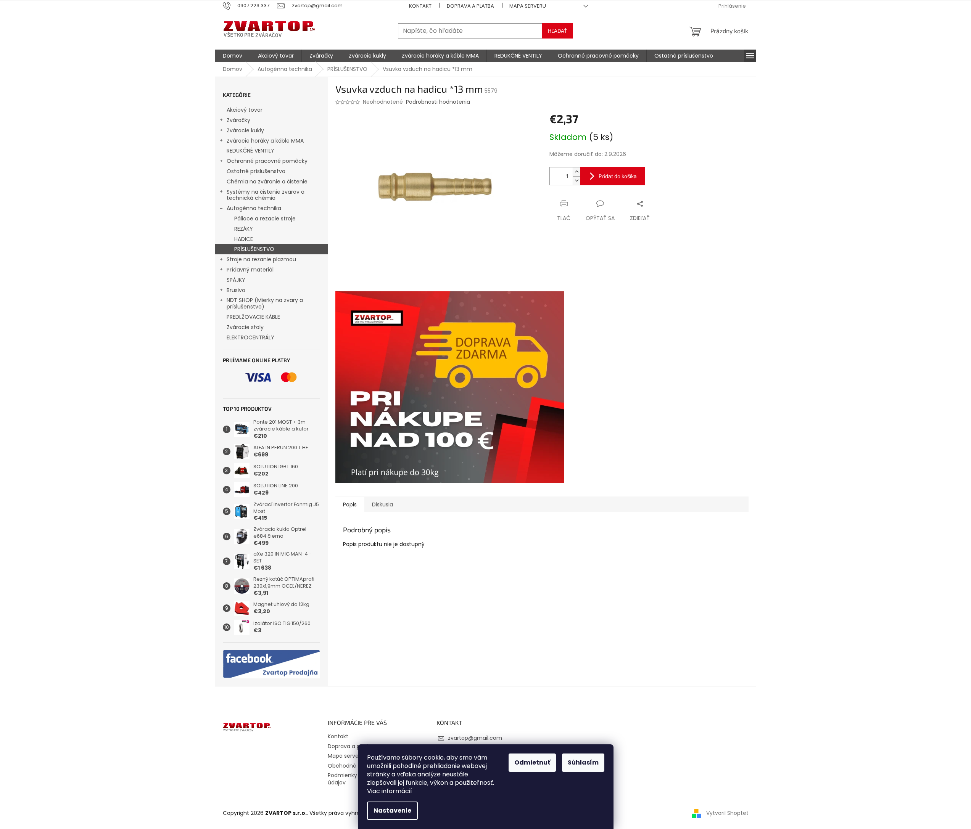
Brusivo (236, 290)
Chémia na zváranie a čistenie (267, 181)
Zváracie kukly (245, 130)
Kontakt (420, 6)
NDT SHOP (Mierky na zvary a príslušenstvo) (265, 303)
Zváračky (238, 120)
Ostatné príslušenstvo (256, 171)
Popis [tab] (350, 504)
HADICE (243, 239)
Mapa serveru (527, 6)
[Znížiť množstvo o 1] (576, 180)
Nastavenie (392, 810)
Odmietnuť (532, 762)
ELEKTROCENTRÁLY (250, 337)
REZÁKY (243, 229)
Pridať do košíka (618, 176)
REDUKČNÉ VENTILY (250, 150)
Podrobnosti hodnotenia (438, 102)
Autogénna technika (254, 208)
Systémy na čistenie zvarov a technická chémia (265, 195)
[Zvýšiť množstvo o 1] (576, 171)
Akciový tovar (244, 110)
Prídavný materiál (250, 269)
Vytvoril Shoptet (727, 813)
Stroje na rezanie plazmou (261, 259)
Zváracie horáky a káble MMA (265, 141)
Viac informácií (389, 791)
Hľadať (557, 30)
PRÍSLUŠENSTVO (254, 249)
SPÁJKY (236, 280)
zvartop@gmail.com (475, 738)
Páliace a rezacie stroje (265, 218)
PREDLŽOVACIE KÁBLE (253, 317)
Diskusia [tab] (382, 504)
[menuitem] (232, 56)
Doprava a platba (470, 6)
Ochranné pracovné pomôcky (267, 161)
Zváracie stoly (245, 327)
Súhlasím (583, 762)
